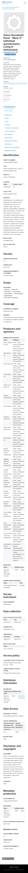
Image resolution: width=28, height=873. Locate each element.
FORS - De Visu (7, 2)
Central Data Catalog (11, 7)
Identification (8, 115)
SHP (17, 7)
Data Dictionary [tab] (9, 110)
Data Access (8, 144)
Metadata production (10, 150)
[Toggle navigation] (25, 2)
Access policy (8, 137)
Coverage (7, 124)
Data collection (9, 134)
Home (3, 7)
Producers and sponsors (12, 128)
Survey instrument (10, 131)
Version (7, 118)
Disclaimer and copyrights (12, 147)
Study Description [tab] (10, 108)
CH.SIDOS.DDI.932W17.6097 (8, 9)
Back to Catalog (9, 858)
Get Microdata (10, 54)
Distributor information (11, 141)
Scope (6, 121)
